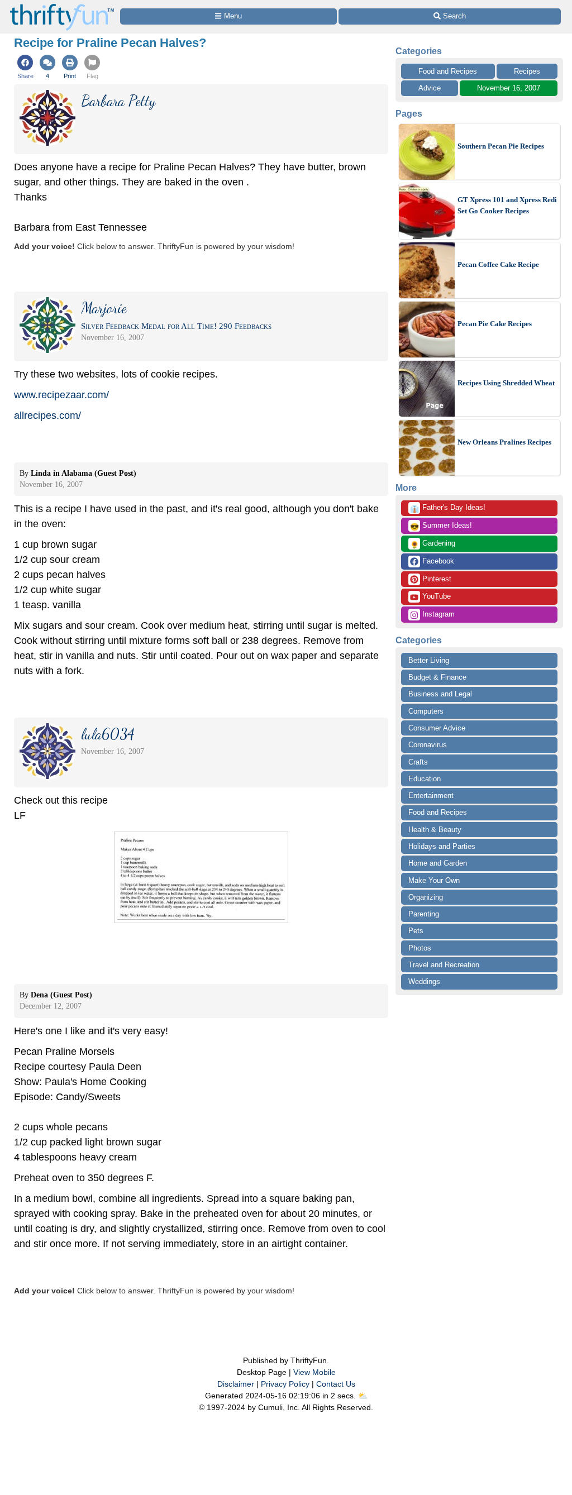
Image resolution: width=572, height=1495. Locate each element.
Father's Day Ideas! (447, 508)
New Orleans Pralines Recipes (504, 442)
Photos (419, 948)
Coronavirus (427, 745)
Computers (426, 711)
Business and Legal (440, 694)
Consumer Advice (436, 728)
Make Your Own (434, 880)
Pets (415, 930)
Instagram (437, 614)
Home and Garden (437, 863)
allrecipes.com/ (47, 415)
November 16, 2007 (508, 88)
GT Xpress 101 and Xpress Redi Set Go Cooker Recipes (507, 205)
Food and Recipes (447, 71)
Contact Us (335, 1383)
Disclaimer (235, 1383)
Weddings (424, 981)
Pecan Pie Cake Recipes (494, 323)
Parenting (423, 914)
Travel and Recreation (443, 965)
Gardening (432, 544)
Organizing (425, 897)
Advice (429, 88)
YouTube (435, 596)
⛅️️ (363, 1395)
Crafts (418, 762)
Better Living (428, 660)
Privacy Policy (285, 1383)
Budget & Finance (437, 677)
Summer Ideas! (441, 526)
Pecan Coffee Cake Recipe (498, 264)
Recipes (527, 71)
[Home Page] (62, 6)
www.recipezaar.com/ (61, 394)
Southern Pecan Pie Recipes (500, 146)
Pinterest (435, 579)
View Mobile (314, 1372)
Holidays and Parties (441, 846)
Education (424, 779)
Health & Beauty (434, 829)
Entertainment (431, 795)
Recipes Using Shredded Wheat (506, 383)
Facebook (437, 561)
